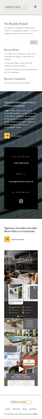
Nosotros (16, 409)
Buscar (34, 42)
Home (7, 409)
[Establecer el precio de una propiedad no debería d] (21, 267)
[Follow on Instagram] (21, 201)
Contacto (33, 409)
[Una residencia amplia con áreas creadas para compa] (21, 301)
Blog (25, 409)
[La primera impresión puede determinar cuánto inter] (21, 335)
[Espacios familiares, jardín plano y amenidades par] (21, 369)
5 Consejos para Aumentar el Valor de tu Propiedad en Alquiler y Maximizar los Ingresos (20, 56)
